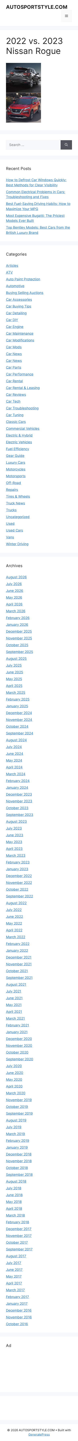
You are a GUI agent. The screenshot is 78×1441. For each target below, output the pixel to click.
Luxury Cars (15, 462)
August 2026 (16, 577)
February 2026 (18, 618)
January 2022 (17, 951)
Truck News (15, 503)
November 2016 (19, 1317)
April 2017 (14, 1283)
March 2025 (15, 693)
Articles (12, 266)
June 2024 (14, 754)
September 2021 (19, 978)
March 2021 (15, 1018)
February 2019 (17, 1141)
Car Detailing (16, 313)
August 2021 (16, 984)
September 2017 (19, 1249)
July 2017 (13, 1263)
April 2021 (14, 1012)
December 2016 (19, 1310)
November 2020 (19, 1046)
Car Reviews (16, 395)
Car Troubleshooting (22, 408)
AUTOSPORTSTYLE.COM (36, 7)
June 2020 (14, 1073)
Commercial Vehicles (22, 429)
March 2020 (15, 1093)
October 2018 (17, 1168)
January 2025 (17, 706)
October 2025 (17, 645)
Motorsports (16, 476)
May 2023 (14, 842)
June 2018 (14, 1195)
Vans (10, 537)
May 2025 (14, 679)
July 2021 (13, 991)
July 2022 (14, 910)
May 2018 (14, 1202)
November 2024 (19, 720)
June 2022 (14, 917)
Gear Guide (15, 456)
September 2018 (19, 1175)
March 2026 (15, 611)
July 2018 (13, 1188)
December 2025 (19, 631)
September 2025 (19, 652)
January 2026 (17, 625)
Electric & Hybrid (19, 435)
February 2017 (17, 1297)
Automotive (15, 286)
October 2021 (17, 971)
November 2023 (19, 801)
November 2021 (19, 964)
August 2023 (16, 822)
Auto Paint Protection (23, 279)
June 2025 (14, 672)
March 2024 (15, 774)
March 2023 (15, 855)
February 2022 (17, 944)
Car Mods (14, 347)
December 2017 (18, 1229)
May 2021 (14, 1005)
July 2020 (14, 1066)
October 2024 (17, 726)
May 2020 (14, 1080)
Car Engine (14, 327)
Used (10, 524)
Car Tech (13, 401)
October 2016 (17, 1324)
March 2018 (15, 1215)
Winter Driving (17, 544)
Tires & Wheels (18, 496)
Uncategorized (18, 517)
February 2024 (18, 781)
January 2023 (17, 869)
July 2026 (14, 584)
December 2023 (19, 794)
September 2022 (19, 896)
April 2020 (14, 1086)
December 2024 (19, 713)
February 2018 (17, 1222)
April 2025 (14, 686)
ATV (9, 272)
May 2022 (14, 923)
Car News (14, 354)
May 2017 (14, 1276)
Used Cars (14, 530)
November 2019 (19, 1100)
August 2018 (16, 1181)
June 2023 (14, 835)
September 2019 (19, 1113)
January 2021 (17, 1032)
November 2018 (19, 1161)
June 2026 (14, 591)
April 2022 (14, 930)
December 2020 (19, 1039)
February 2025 (17, 699)
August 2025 (16, 659)
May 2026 (14, 597)
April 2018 (14, 1209)
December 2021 (18, 957)
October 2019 (17, 1107)
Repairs (12, 490)
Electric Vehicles (19, 442)
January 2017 (17, 1304)
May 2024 (14, 760)
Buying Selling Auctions (24, 293)
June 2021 (14, 998)
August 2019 (16, 1120)
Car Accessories (19, 300)
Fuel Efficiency (17, 449)
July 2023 (14, 828)
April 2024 (14, 767)
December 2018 (18, 1154)
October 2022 (17, 889)
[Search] (66, 145)
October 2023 (17, 808)
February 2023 (18, 862)
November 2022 (19, 883)
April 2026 (14, 604)
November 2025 (19, 638)
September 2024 (19, 733)
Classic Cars (16, 422)
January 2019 (17, 1147)
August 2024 (16, 740)
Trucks (11, 510)
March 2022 (15, 937)
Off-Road (13, 483)
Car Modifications (20, 340)
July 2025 (14, 665)
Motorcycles (15, 469)
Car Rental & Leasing (23, 388)
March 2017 (15, 1290)
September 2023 (19, 815)
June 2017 (14, 1270)
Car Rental (14, 381)
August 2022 (16, 903)
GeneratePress (39, 1434)
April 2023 (14, 849)
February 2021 (17, 1025)
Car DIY (12, 320)
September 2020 (19, 1059)
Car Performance (19, 374)
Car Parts (13, 367)
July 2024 (14, 747)
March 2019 (15, 1134)
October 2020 (17, 1052)
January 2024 (17, 788)
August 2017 (16, 1256)
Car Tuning (14, 415)
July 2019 (13, 1127)
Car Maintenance (19, 333)
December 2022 (19, 876)
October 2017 (17, 1242)
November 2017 (19, 1236)
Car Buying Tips (18, 306)
